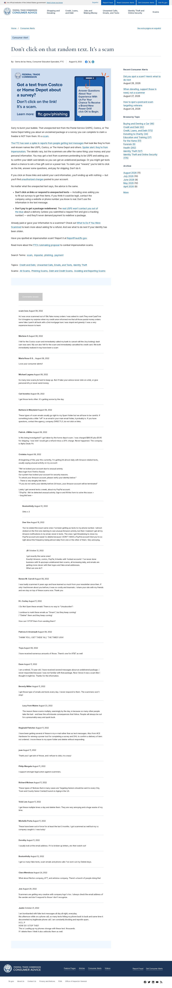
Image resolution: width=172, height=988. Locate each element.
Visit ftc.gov (162, 3)
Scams (156, 12)
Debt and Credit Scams (61, 271)
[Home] (23, 13)
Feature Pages (70, 968)
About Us (20, 981)
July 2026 (128, 176)
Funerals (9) (129, 144)
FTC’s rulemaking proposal (46, 245)
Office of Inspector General (76, 981)
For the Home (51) (132, 141)
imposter (38, 255)
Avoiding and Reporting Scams (89, 271)
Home (13, 28)
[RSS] (161, 982)
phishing (48, 255)
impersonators (18, 151)
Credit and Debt (27, 265)
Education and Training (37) (137, 137)
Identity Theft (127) (132, 151)
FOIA (60, 981)
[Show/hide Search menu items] (164, 11)
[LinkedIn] (153, 982)
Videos (107, 968)
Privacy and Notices (47, 981)
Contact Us (32, 981)
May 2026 (128, 183)
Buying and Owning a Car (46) (138, 123)
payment (59, 255)
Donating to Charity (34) (135, 134)
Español (95, 2)
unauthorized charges (32, 179)
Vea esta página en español (149, 28)
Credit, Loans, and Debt (71, 11)
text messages (76, 143)
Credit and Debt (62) (133, 127)
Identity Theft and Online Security (135, 11)
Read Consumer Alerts (125, 3)
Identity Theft (80, 265)
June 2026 (128, 180)
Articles (82, 968)
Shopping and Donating (53, 11)
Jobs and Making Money (90, 11)
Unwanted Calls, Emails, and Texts (110, 11)
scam (46, 136)
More (126, 192)
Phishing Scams (39, 271)
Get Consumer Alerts (146, 3)
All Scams (25, 271)
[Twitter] (149, 982)
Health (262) (129, 148)
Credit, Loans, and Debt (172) (138, 130)
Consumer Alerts (27, 28)
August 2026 (130, 173)
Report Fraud (108, 3)
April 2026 (128, 186)
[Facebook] (145, 982)
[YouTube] (157, 982)
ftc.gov (11, 981)
